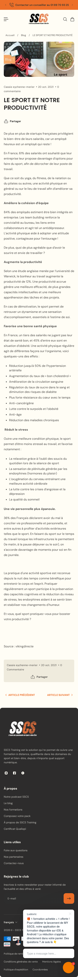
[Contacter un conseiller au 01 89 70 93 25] (39, 5)
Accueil (9, 35)
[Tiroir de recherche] (65, 19)
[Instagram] (6, 773)
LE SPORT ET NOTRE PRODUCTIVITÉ (53, 35)
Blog (23, 35)
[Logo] (39, 19)
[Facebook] (14, 773)
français (9, 922)
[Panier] (72, 19)
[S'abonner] (69, 898)
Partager (15, 121)
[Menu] (6, 19)
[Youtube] (23, 773)
